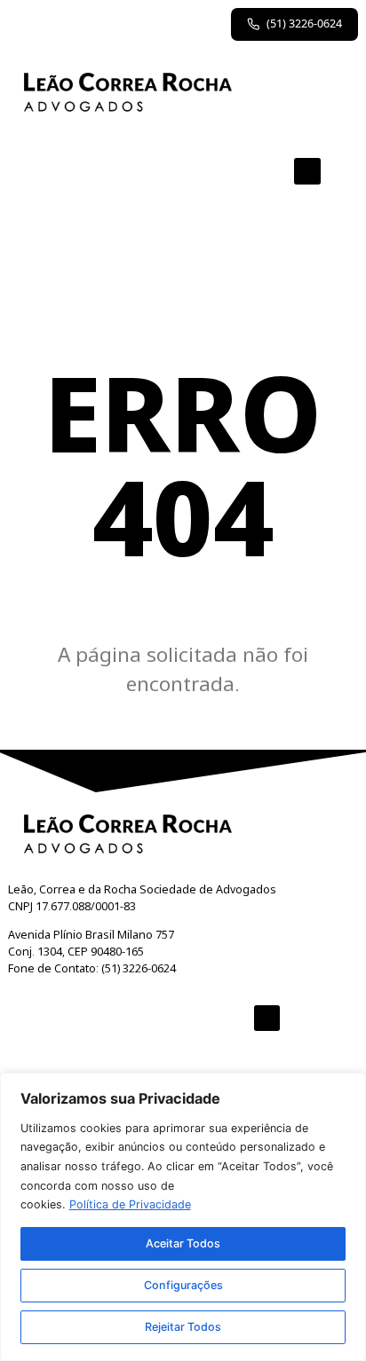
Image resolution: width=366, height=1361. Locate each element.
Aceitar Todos (183, 1243)
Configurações (183, 1285)
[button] (307, 171)
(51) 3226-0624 (304, 23)
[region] (183, 1217)
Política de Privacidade (130, 1204)
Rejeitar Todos (183, 1326)
